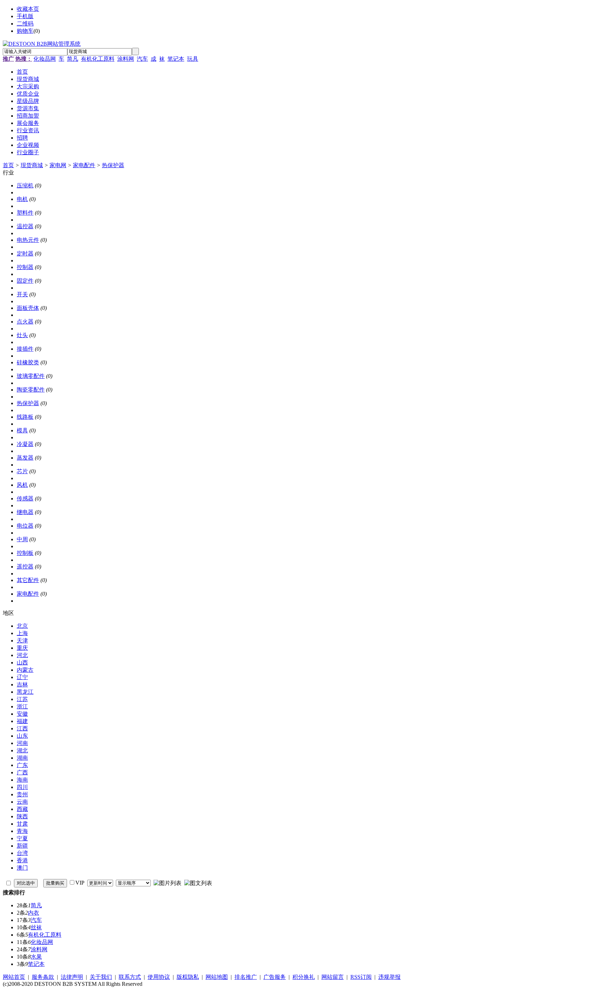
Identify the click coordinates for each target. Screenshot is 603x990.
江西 (22, 728)
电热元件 (28, 240)
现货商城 (32, 165)
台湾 (22, 853)
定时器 (25, 253)
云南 (22, 802)
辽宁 (22, 677)
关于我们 (101, 977)
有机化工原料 (97, 59)
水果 (36, 957)
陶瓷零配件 (31, 390)
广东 (22, 765)
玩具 (192, 59)
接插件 (25, 349)
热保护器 (113, 165)
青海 (22, 831)
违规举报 (389, 977)
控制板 (25, 553)
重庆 (22, 648)
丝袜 (36, 927)
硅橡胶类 (28, 362)
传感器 (25, 498)
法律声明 (72, 977)
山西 (22, 662)
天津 (22, 640)
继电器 (25, 512)
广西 (22, 772)
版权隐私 (188, 977)
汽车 (142, 59)
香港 (22, 860)
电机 (22, 199)
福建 (22, 721)
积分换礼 (303, 977)
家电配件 (84, 165)
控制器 (25, 267)
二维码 (25, 24)
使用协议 (159, 977)
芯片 (22, 471)
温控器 (25, 226)
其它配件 (28, 580)
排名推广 (245, 977)
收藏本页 (28, 9)
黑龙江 (25, 692)
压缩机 (25, 185)
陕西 (22, 816)
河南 (22, 743)
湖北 (22, 750)
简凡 (72, 59)
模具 (22, 430)
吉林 (22, 684)
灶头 (22, 335)
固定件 (25, 281)
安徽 (22, 714)
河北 (22, 655)
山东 (22, 736)
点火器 (25, 322)
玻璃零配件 (31, 376)
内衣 (33, 913)
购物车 (25, 31)
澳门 (22, 868)
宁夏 (22, 838)
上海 (22, 633)
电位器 (25, 526)
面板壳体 (28, 308)
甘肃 (22, 824)
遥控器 (25, 567)
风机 (22, 485)
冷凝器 (25, 444)
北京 (22, 626)
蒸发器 (25, 458)
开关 (22, 294)
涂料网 (125, 59)
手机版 (25, 16)
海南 (22, 780)
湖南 (22, 758)
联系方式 (130, 977)
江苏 (22, 699)
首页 (8, 165)
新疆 (22, 846)
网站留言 (332, 977)
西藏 (22, 809)
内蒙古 (25, 670)
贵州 (22, 794)
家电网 (58, 165)
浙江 (22, 706)
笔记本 (176, 59)
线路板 (25, 417)
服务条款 (43, 977)
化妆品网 (45, 59)
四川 (22, 787)
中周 (22, 539)
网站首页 (14, 977)
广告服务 (274, 977)
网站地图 (217, 977)
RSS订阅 (361, 977)
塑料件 (25, 213)
